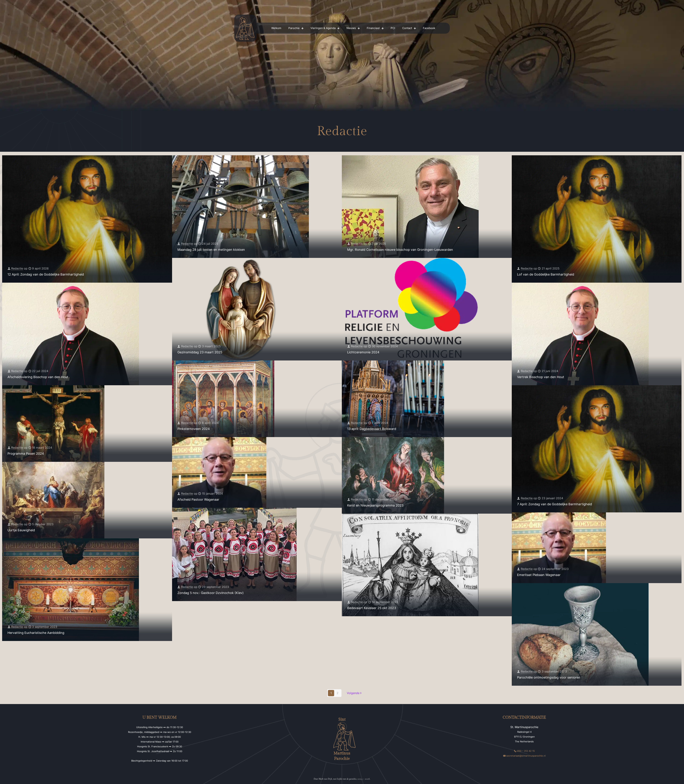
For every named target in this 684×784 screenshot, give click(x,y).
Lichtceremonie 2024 (363, 352)
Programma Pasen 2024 (25, 453)
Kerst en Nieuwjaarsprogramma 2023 (375, 505)
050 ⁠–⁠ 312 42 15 (526, 750)
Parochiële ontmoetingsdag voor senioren (548, 677)
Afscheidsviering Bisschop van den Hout (37, 377)
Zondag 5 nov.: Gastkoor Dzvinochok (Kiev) (210, 593)
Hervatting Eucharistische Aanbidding (35, 633)
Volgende (353, 693)
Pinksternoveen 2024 (193, 429)
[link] (245, 28)
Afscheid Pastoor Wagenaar (198, 499)
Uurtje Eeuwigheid (21, 530)
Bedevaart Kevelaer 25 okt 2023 (371, 608)
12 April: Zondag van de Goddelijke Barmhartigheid (45, 274)
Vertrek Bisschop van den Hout (540, 377)
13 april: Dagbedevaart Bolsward (371, 429)
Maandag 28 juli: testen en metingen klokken (211, 249)
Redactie (17, 268)
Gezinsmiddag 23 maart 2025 (199, 352)
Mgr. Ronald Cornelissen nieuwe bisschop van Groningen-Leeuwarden (400, 249)
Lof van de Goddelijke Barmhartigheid (545, 274)
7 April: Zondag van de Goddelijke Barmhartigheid (554, 504)
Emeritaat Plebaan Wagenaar (539, 575)
